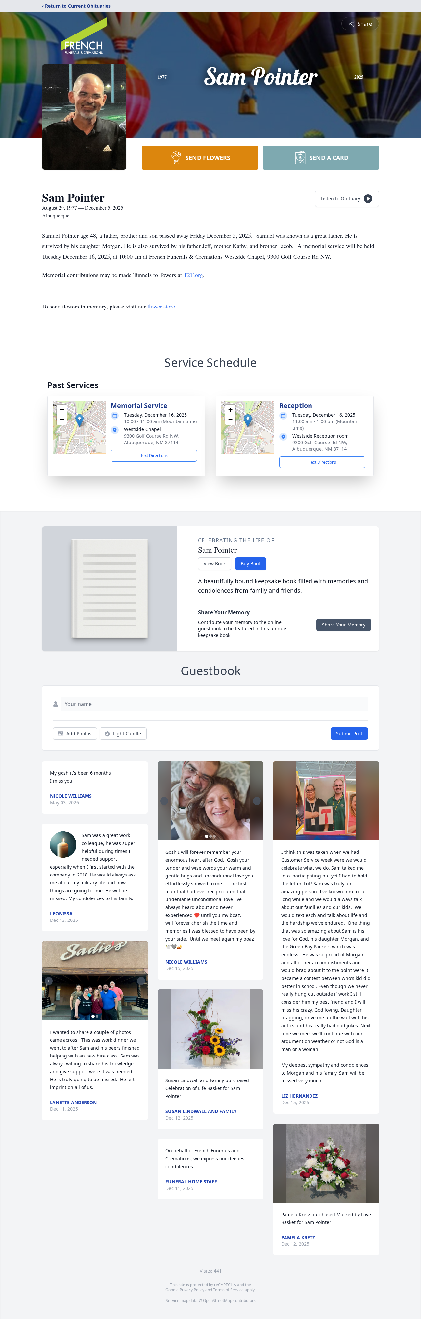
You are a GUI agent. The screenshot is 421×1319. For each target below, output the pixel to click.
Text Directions (154, 455)
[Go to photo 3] (214, 836)
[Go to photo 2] (97, 1016)
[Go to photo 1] (93, 1016)
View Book (215, 563)
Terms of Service (228, 1290)
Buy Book (251, 563)
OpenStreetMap (217, 1300)
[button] (79, 420)
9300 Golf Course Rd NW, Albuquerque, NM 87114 (151, 439)
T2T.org (193, 275)
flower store (161, 306)
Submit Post (349, 733)
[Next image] (141, 981)
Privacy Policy (192, 1290)
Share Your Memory (343, 625)
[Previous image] (49, 981)
